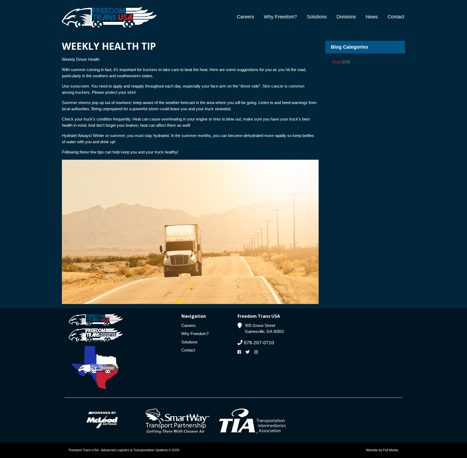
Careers (245, 16)
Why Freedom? (280, 16)
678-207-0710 (258, 342)
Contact (396, 16)
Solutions (317, 16)
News (372, 16)
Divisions (346, 16)
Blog (336, 61)
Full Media (390, 450)
